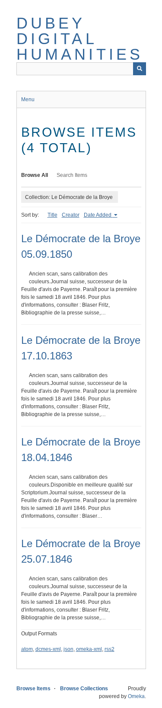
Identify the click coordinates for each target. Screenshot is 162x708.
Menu (28, 99)
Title (52, 215)
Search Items (72, 175)
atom (27, 649)
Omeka (136, 696)
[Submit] (139, 68)
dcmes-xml (48, 649)
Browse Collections (84, 689)
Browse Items (33, 689)
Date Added (98, 215)
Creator (70, 215)
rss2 (109, 649)
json (68, 649)
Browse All (34, 175)
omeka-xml (89, 649)
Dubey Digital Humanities (79, 38)
